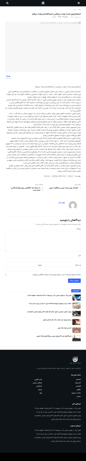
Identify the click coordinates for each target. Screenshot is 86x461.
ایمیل (39, 265)
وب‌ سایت (78, 265)
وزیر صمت (47, 176)
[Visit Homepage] (43, 3)
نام (79, 255)
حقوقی (79, 389)
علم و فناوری (38, 379)
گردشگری (39, 386)
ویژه (41, 393)
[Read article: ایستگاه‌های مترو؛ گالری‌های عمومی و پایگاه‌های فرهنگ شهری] (76, 338)
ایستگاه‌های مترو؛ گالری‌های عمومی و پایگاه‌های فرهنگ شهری (54, 336)
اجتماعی (78, 379)
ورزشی (40, 389)
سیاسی (75, 10)
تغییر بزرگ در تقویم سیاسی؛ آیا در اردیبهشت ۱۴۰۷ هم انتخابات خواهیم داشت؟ (49, 295)
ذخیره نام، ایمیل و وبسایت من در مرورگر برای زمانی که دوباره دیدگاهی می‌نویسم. (56, 274)
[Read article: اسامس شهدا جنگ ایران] (76, 330)
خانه (79, 10)
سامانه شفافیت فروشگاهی (59, 176)
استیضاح (70, 176)
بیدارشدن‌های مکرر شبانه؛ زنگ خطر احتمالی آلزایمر (57, 320)
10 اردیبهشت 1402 (76, 17)
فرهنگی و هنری (37, 383)
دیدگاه (78, 229)
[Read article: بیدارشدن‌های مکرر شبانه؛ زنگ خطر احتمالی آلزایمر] (76, 322)
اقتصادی (78, 386)
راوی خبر (62, 202)
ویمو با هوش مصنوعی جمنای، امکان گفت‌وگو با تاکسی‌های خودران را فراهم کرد (49, 312)
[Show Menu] (79, 3)
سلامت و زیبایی (76, 393)
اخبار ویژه (78, 383)
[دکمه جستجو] (7, 3)
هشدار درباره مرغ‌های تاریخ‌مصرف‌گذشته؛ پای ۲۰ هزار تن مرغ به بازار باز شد (50, 303)
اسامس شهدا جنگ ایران (64, 328)
